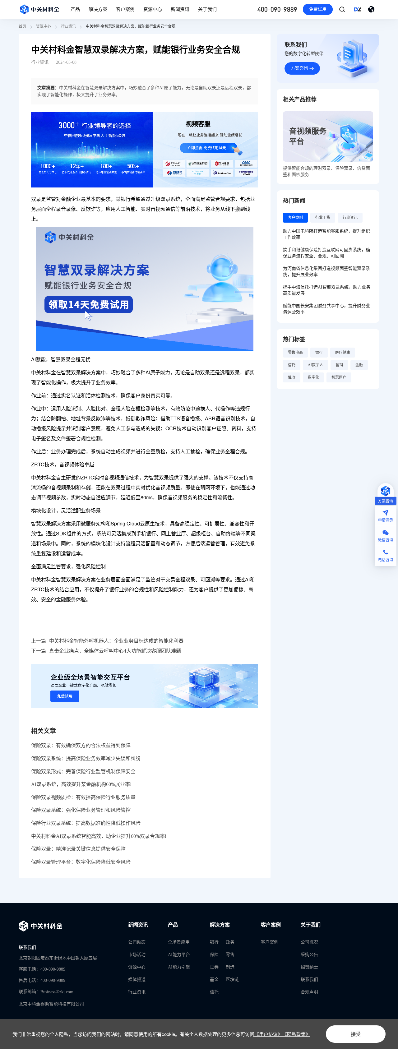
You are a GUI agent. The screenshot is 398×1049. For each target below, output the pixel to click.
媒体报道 (137, 979)
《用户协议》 (268, 1034)
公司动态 (137, 942)
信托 (291, 365)
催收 (291, 377)
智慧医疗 (338, 377)
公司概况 (309, 942)
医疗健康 (342, 352)
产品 (75, 9)
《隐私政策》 (296, 1034)
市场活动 (137, 954)
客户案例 (125, 9)
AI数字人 (315, 365)
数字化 (313, 377)
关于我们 (207, 9)
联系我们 (309, 979)
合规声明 (309, 992)
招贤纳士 (309, 967)
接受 (356, 1033)
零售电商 (295, 352)
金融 (359, 365)
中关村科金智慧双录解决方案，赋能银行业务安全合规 (130, 26)
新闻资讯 (180, 9)
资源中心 (152, 9)
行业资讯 (68, 26)
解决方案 (98, 9)
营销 (339, 365)
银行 (319, 352)
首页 (22, 26)
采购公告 (309, 954)
